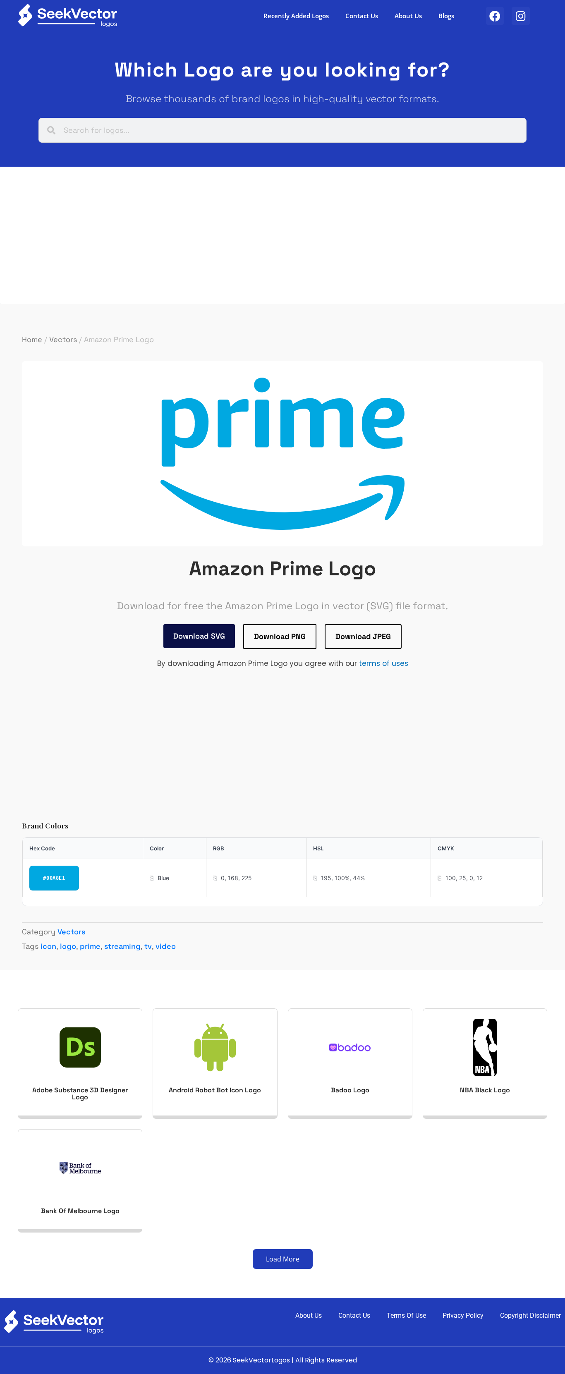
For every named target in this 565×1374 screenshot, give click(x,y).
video (166, 946)
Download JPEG (363, 636)
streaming (122, 946)
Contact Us (361, 16)
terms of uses (383, 663)
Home (32, 339)
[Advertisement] (266, 235)
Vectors (63, 339)
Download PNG (280, 636)
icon (48, 946)
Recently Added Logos (296, 16)
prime (90, 946)
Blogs (446, 16)
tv (148, 946)
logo (68, 946)
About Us (408, 16)
